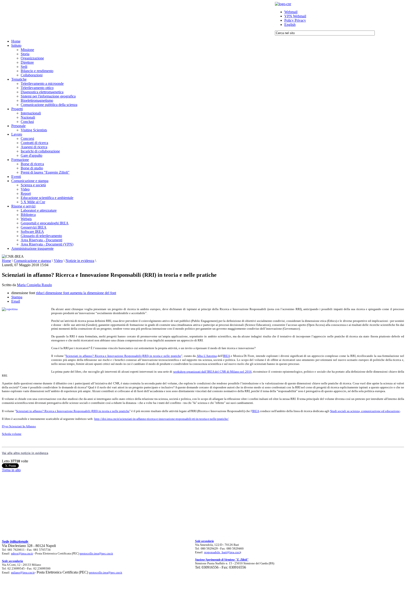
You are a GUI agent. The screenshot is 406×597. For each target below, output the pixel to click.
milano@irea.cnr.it (23, 572)
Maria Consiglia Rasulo (34, 285)
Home (6, 261)
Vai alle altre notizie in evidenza (25, 453)
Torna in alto (11, 470)
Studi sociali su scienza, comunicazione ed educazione (365, 411)
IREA (226, 356)
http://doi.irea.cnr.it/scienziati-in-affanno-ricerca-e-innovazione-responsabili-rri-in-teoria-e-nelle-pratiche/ (161, 419)
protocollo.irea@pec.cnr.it (96, 553)
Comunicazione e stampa (32, 261)
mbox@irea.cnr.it (22, 553)
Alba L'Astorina (207, 356)
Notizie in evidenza (80, 261)
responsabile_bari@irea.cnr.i (222, 552)
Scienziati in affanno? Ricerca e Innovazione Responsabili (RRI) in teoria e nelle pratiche (123, 356)
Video (58, 261)
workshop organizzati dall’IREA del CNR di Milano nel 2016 (212, 371)
